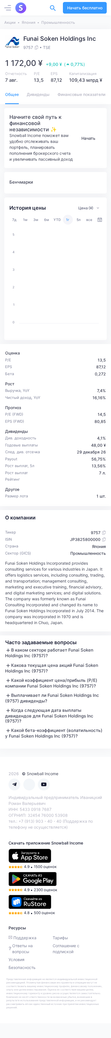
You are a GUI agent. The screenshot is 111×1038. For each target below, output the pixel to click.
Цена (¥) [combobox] (85, 208)
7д (14, 220)
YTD (57, 220)
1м (25, 220)
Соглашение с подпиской (66, 948)
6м (46, 220)
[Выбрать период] (100, 220)
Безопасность (22, 967)
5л (79, 220)
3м (35, 220)
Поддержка (24, 937)
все (89, 220)
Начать (88, 138)
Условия (16, 959)
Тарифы (60, 937)
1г (67, 220)
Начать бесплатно (84, 7)
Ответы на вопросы (22, 948)
